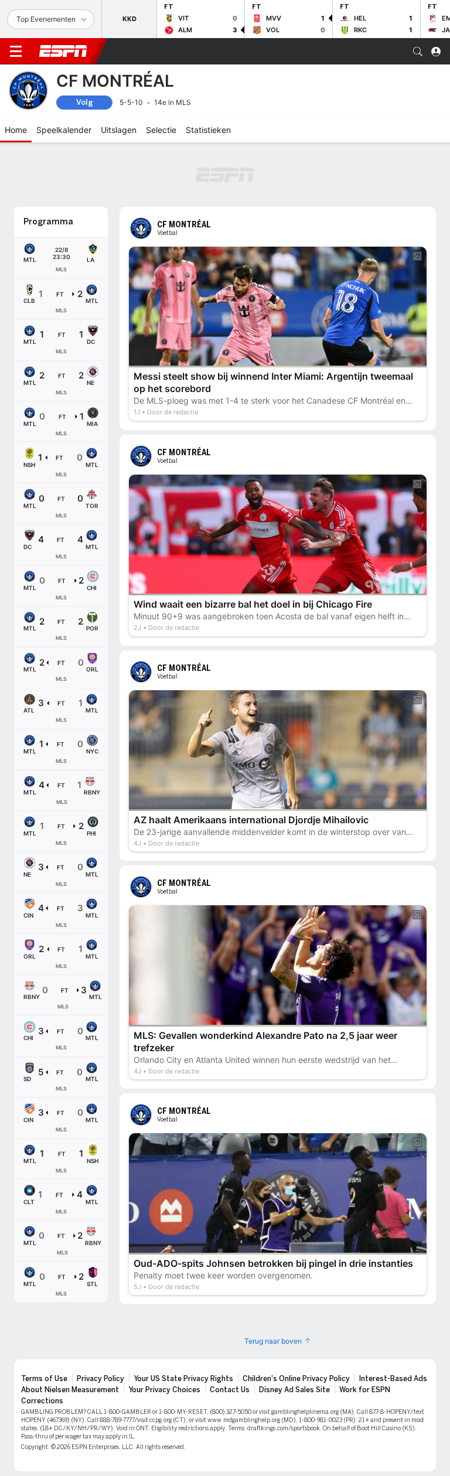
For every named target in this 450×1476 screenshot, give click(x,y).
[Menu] (16, 51)
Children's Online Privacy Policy (296, 1379)
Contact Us (230, 1390)
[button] (417, 51)
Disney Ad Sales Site (294, 1390)
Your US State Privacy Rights (183, 1379)
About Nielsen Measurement (70, 1390)
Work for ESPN (364, 1390)
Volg (84, 102)
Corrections (42, 1401)
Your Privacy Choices (164, 1390)
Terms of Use (44, 1379)
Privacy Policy (100, 1379)
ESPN (63, 51)
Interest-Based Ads (393, 1379)
